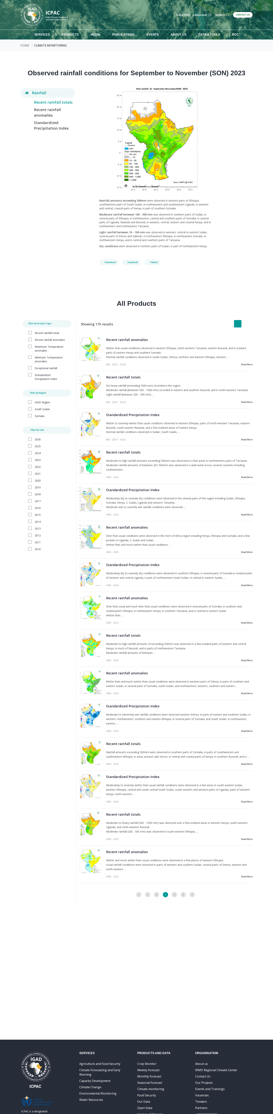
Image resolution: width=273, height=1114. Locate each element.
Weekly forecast (148, 1070)
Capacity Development (94, 1081)
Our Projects (204, 1083)
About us (201, 1064)
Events (153, 34)
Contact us (243, 14)
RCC (235, 34)
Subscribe (183, 15)
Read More (247, 364)
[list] (237, 323)
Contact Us (202, 1076)
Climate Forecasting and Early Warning (99, 1072)
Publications (123, 34)
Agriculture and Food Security (99, 1064)
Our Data (143, 1102)
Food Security (146, 1095)
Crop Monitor (146, 1064)
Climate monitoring (150, 1089)
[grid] (246, 323)
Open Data (144, 1108)
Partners (201, 1108)
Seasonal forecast (149, 1083)
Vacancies (202, 1095)
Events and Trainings (210, 1089)
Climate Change (90, 1087)
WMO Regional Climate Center (216, 1070)
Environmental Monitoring (97, 1093)
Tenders (201, 1102)
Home (24, 45)
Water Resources (91, 1100)
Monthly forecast (149, 1076)
